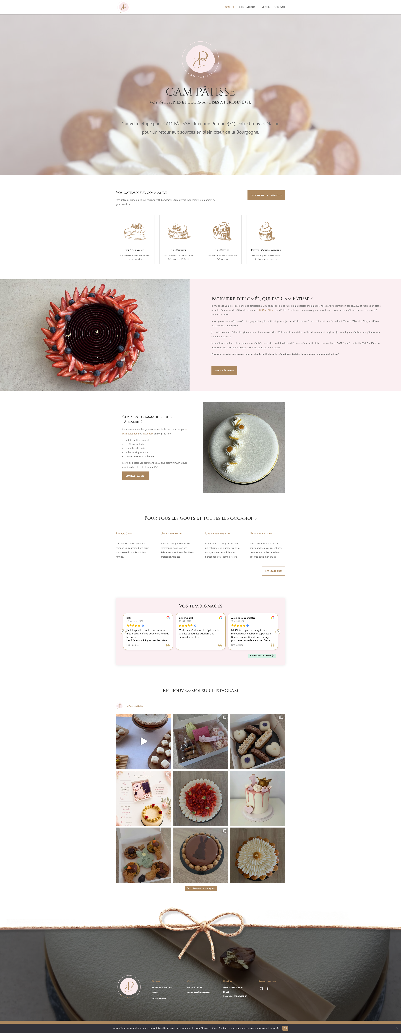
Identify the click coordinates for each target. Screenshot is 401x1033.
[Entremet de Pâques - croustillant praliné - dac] (200, 855)
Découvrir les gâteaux (266, 195)
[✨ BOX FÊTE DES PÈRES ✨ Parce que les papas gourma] (257, 741)
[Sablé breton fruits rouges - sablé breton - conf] (200, 798)
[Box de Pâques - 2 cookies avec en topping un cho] (143, 855)
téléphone (133, 433)
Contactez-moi (135, 475)
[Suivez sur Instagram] (261, 988)
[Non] (397, 1028)
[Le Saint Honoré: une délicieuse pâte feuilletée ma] (257, 855)
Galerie (265, 7)
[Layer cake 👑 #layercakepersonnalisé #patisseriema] (257, 798)
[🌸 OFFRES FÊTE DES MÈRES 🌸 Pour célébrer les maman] (143, 798)
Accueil (230, 7)
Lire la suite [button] (185, 645)
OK (285, 1028)
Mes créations (224, 370)
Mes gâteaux (247, 7)
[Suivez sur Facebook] (267, 988)
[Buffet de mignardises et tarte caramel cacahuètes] (143, 741)
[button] (278, 631)
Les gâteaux (273, 571)
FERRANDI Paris (267, 310)
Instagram (148, 433)
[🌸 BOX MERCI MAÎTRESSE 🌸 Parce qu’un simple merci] (200, 741)
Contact (279, 7)
